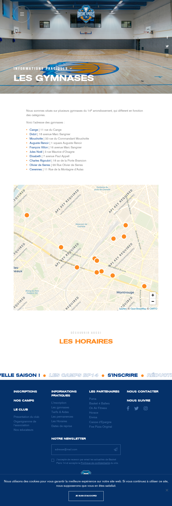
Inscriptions (25, 392)
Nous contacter (142, 392)
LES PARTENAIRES (104, 392)
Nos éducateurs (23, 430)
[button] (22, 14)
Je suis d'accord (86, 496)
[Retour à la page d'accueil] (86, 14)
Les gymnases (60, 407)
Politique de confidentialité (95, 463)
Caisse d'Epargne (100, 422)
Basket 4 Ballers (99, 403)
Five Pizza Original (100, 427)
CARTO (153, 309)
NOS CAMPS (24, 401)
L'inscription (58, 403)
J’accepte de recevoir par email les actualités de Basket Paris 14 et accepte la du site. (87, 462)
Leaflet (122, 309)
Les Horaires (59, 421)
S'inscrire (113, 376)
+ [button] (152, 295)
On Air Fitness (98, 408)
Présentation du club (26, 417)
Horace (93, 413)
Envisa (93, 417)
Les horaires (86, 341)
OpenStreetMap (138, 309)
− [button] (152, 301)
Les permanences (62, 416)
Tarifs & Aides (60, 412)
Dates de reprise (61, 426)
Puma (92, 399)
